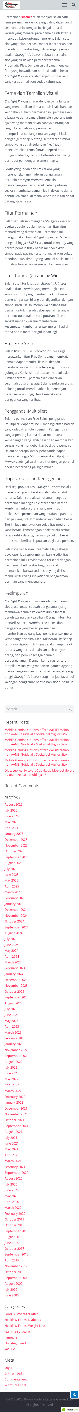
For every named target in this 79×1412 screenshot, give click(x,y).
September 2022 (16, 1056)
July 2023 (11, 1009)
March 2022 (13, 1091)
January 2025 (14, 904)
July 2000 (11, 1289)
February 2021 (15, 1167)
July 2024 (11, 939)
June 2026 (12, 816)
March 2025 (13, 892)
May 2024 (11, 950)
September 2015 (16, 1254)
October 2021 (14, 1120)
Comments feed (16, 1379)
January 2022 (14, 1102)
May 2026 (11, 822)
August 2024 (13, 933)
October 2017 (14, 1248)
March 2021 (13, 1161)
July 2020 (11, 1184)
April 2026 (12, 828)
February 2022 (15, 1097)
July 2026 (11, 810)
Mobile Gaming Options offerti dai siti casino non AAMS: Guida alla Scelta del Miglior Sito (37, 732)
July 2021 (11, 1138)
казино (10, 1349)
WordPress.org (15, 1385)
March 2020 (13, 1208)
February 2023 (15, 1038)
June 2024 (12, 945)
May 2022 (11, 1079)
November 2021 (16, 1114)
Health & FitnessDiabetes (23, 1320)
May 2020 (11, 1196)
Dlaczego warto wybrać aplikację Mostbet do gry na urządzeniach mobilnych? (39, 772)
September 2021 (16, 1126)
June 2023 (12, 1015)
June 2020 (12, 1190)
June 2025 (12, 875)
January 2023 (14, 1044)
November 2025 (16, 845)
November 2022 (16, 1050)
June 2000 (12, 1295)
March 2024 (13, 962)
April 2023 (12, 1026)
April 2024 (12, 956)
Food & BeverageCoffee (22, 1314)
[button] (64, 4)
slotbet (26, 17)
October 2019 (14, 1219)
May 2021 (11, 1149)
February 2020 (15, 1213)
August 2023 (13, 1003)
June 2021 (12, 1143)
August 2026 (13, 804)
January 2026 (14, 834)
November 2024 (16, 915)
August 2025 (13, 863)
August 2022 (13, 1062)
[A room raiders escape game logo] (11, 5)
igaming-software (17, 1331)
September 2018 (16, 1231)
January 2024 (14, 974)
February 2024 (15, 968)
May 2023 (11, 1021)
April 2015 (12, 1260)
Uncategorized (15, 1343)
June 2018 (12, 1243)
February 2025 (15, 898)
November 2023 (16, 985)
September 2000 (16, 1278)
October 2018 (14, 1225)
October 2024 (14, 921)
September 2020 (16, 1173)
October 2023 (14, 991)
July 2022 (11, 1067)
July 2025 (11, 869)
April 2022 (12, 1085)
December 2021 (16, 1108)
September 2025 (16, 857)
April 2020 (12, 1202)
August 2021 (13, 1132)
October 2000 (14, 1272)
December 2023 (16, 980)
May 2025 (11, 880)
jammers (11, 1337)
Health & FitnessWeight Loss (25, 1326)
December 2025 (16, 840)
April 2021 (12, 1155)
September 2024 (16, 927)
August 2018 (13, 1237)
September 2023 (16, 997)
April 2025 (12, 886)
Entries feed (13, 1373)
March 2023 (13, 1032)
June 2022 (12, 1073)
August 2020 (13, 1178)
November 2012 (16, 1266)
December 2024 (16, 909)
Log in (9, 1367)
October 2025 (14, 851)
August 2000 (13, 1283)
